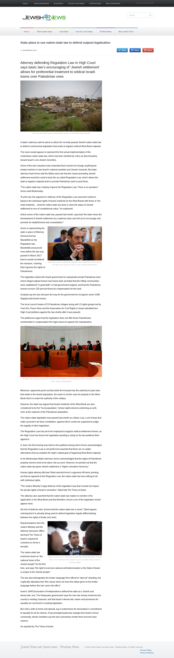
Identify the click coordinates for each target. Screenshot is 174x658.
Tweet (124, 50)
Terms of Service (147, 652)
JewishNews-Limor (30, 50)
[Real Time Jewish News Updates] (44, 17)
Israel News (58, 3)
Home (23, 4)
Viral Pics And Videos (76, 3)
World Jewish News (41, 3)
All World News (95, 3)
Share (136, 50)
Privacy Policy (146, 650)
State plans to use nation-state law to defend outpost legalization (65, 42)
